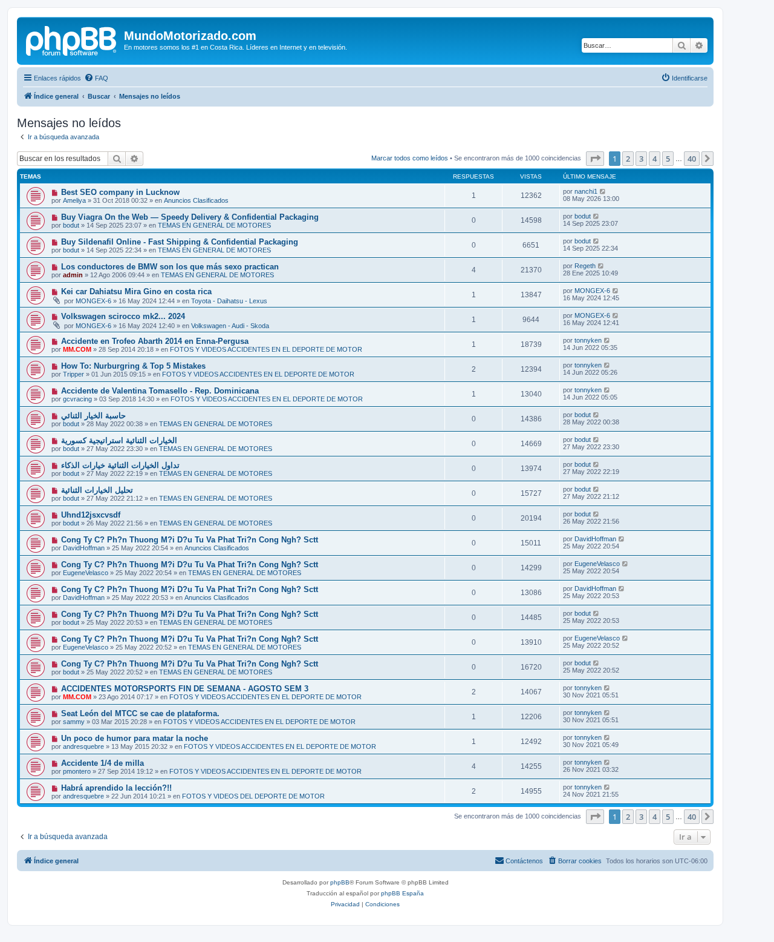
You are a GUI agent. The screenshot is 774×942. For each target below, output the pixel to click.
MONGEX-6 (93, 301)
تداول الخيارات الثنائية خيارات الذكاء (120, 465)
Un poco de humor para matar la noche (134, 738)
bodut (71, 225)
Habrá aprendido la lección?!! (116, 787)
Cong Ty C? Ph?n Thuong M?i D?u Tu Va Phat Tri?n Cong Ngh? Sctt (189, 539)
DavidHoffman (84, 548)
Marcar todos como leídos (409, 158)
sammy (74, 721)
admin (73, 274)
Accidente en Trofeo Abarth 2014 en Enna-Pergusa (155, 341)
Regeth (585, 265)
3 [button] (641, 158)
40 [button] (692, 158)
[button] (595, 158)
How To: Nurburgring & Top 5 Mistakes (133, 366)
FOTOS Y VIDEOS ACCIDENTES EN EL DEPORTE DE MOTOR (266, 349)
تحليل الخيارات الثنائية (97, 490)
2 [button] (628, 158)
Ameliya (74, 200)
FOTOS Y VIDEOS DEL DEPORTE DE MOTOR (253, 796)
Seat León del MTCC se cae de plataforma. (140, 713)
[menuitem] (96, 78)
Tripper (73, 374)
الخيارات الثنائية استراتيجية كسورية (119, 440)
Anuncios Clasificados (196, 200)
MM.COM (77, 349)
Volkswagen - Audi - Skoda (230, 325)
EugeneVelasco (85, 572)
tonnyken (588, 340)
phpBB (340, 882)
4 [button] (654, 158)
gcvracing (77, 399)
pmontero (77, 771)
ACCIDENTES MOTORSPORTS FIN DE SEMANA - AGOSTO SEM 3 (184, 688)
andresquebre (83, 746)
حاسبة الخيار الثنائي (93, 415)
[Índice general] (72, 39)
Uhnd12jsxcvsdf (90, 514)
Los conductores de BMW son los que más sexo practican (170, 266)
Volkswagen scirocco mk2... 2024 (123, 316)
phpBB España (402, 893)
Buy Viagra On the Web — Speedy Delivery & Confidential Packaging (190, 217)
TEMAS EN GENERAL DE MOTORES (214, 225)
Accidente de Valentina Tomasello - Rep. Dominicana (160, 390)
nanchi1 (585, 191)
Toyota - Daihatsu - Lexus (229, 301)
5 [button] (668, 158)
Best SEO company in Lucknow (120, 192)
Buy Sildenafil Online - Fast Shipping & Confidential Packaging (179, 241)
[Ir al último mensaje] (603, 191)
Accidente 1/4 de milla (102, 763)
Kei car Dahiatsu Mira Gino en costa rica (136, 291)
